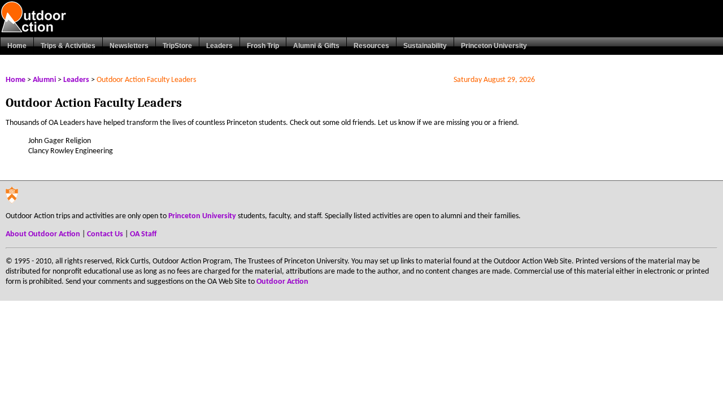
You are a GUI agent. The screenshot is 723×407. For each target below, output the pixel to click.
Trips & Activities (68, 46)
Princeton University (494, 46)
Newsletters (129, 46)
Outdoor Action (282, 282)
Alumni (44, 80)
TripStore (177, 46)
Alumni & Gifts (316, 46)
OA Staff (143, 234)
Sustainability (425, 46)
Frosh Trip (263, 46)
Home (17, 46)
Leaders (219, 46)
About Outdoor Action (43, 234)
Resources (371, 46)
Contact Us (105, 234)
